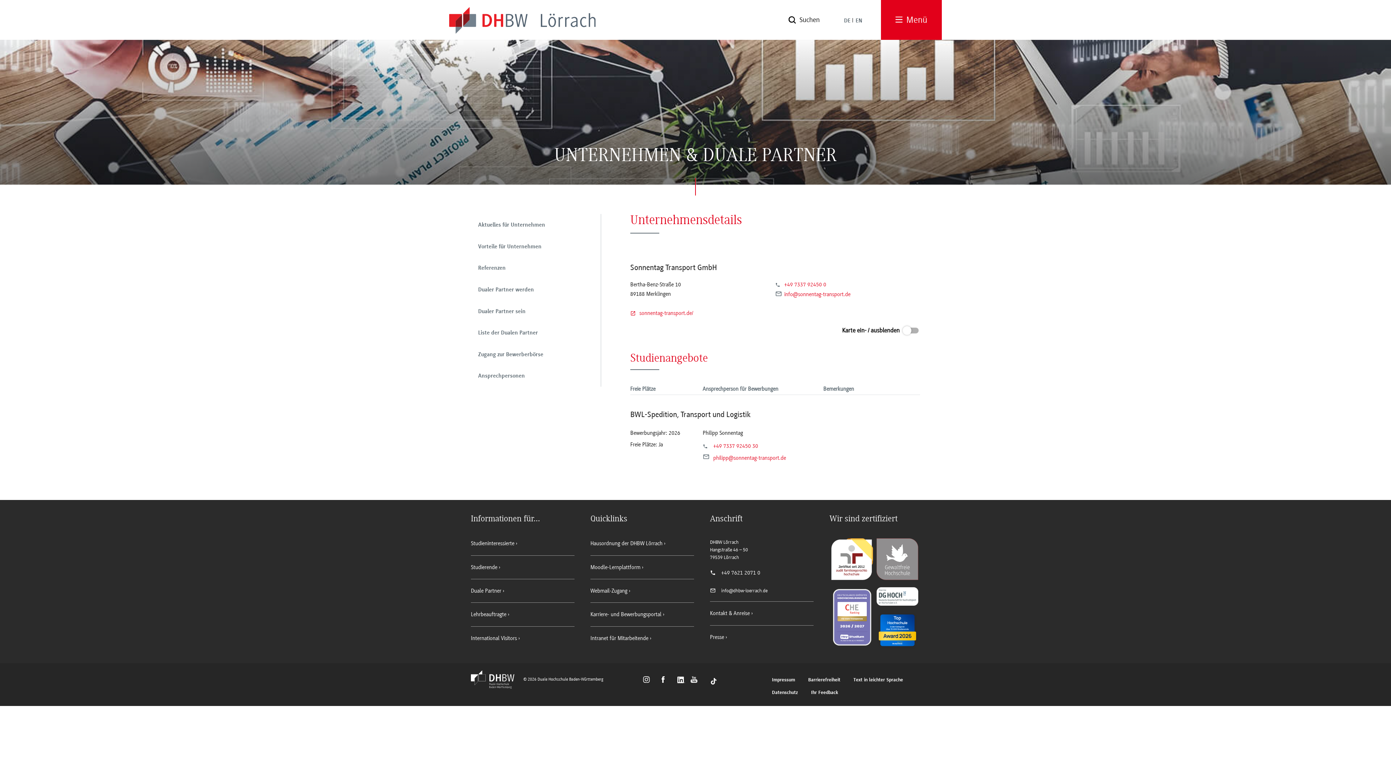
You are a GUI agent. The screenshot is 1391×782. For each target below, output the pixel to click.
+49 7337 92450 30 (735, 446)
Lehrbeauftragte (488, 614)
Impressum (783, 680)
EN (859, 21)
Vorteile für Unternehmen (510, 247)
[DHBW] (496, 686)
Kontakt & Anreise (730, 613)
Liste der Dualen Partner (508, 333)
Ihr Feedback (824, 692)
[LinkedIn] (682, 680)
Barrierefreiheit (824, 680)
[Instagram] (648, 680)
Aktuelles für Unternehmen (511, 225)
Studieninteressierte (492, 543)
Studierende (484, 567)
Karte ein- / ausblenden (871, 330)
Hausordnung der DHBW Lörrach (626, 543)
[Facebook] (666, 680)
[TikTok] (714, 680)
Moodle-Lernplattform (615, 567)
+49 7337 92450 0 (805, 284)
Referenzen (492, 268)
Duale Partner (486, 591)
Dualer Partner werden (506, 290)
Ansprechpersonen (501, 376)
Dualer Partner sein (502, 312)
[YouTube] (696, 680)
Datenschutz (785, 692)
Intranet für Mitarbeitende (619, 638)
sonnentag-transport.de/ (666, 313)
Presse (717, 637)
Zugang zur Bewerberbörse (510, 355)
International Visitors (494, 638)
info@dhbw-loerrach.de (744, 590)
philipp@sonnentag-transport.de (749, 458)
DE (847, 21)
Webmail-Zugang (608, 591)
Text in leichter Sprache (878, 680)
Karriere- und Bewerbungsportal (625, 614)
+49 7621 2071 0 (740, 572)
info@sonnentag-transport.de (817, 294)
